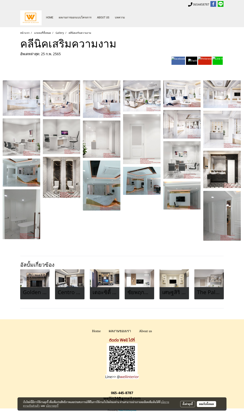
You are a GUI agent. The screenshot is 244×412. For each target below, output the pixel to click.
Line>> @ (122, 376)
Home (96, 331)
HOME (49, 17)
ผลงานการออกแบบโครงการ (75, 17)
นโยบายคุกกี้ (52, 405)
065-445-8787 (122, 392)
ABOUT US (103, 17)
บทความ (120, 17)
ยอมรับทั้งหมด (206, 404)
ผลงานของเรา (120, 331)
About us (145, 331)
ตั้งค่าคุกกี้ (188, 404)
